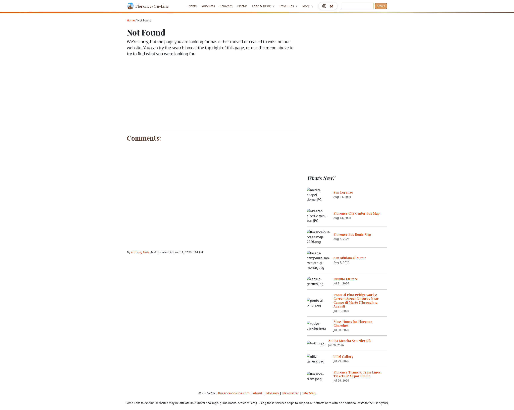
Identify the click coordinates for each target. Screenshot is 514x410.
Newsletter (290, 393)
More (306, 6)
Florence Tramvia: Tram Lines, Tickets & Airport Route (357, 374)
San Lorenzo (343, 192)
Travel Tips (287, 6)
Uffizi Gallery (343, 356)
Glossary (272, 393)
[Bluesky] (331, 6)
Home (131, 20)
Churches (226, 6)
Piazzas (242, 6)
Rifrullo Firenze (345, 279)
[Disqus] (212, 193)
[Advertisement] (212, 99)
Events (192, 6)
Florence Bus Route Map (352, 234)
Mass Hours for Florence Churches (352, 324)
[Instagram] (324, 6)
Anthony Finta (140, 252)
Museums (208, 6)
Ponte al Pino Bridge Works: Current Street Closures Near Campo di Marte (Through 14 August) (356, 301)
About (257, 393)
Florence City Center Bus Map (356, 213)
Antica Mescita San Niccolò (349, 341)
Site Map (309, 393)
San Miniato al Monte (349, 258)
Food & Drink (261, 6)
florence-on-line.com (234, 393)
